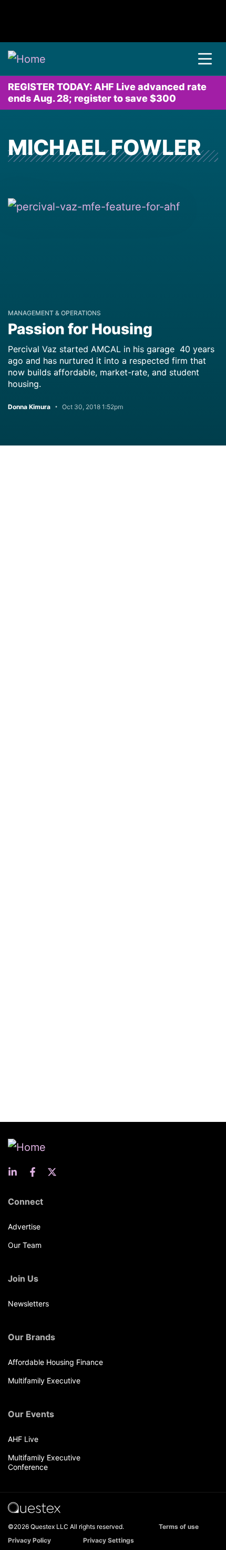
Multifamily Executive (44, 1380)
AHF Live (23, 1439)
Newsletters (28, 1303)
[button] (205, 59)
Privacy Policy (29, 1540)
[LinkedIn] (16, 1172)
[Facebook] (36, 1172)
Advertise (24, 1226)
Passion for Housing (80, 329)
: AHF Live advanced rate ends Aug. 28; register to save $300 (107, 92)
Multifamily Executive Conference (44, 1462)
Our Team (25, 1245)
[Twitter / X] (55, 1172)
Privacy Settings (108, 1540)
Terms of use (179, 1526)
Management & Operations (54, 313)
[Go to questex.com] (34, 1507)
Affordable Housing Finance (55, 1362)
